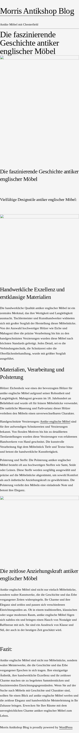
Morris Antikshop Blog (37, 10)
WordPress (66, 727)
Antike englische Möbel (55, 421)
